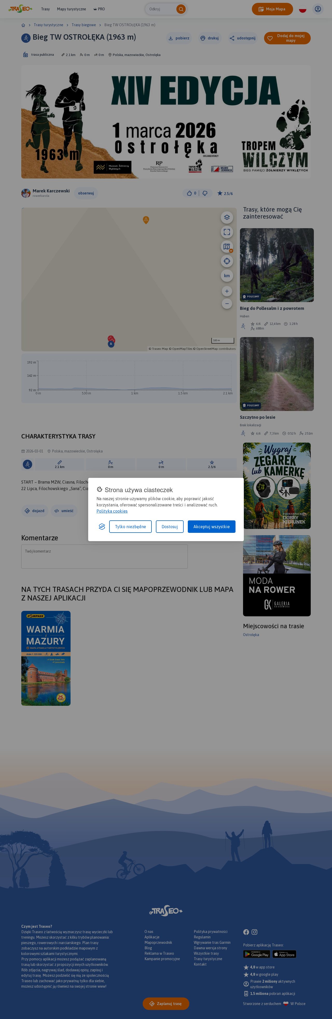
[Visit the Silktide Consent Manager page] (102, 527)
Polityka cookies (112, 511)
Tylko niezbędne (130, 526)
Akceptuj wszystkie (211, 526)
